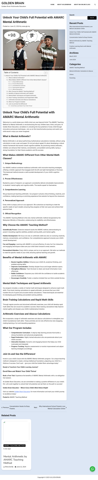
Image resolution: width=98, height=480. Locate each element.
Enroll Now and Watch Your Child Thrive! (21, 106)
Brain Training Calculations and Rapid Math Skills (23, 97)
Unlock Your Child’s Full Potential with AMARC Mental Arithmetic (26, 75)
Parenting (72, 78)
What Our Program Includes (17, 102)
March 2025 (73, 56)
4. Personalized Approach (17, 87)
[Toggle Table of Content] (45, 72)
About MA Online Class (82, 4)
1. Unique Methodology (17, 81)
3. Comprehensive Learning (18, 85)
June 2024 (72, 59)
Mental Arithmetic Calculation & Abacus (81, 71)
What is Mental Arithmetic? (17, 77)
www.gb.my (26, 26)
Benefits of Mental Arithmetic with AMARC (21, 93)
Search (71, 15)
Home (52, 4)
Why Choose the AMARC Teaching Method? (21, 91)
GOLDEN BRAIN (13, 3)
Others (71, 74)
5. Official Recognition (16, 89)
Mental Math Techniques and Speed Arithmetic (22, 95)
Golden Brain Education (22, 392)
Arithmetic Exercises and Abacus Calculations (22, 99)
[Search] (95, 4)
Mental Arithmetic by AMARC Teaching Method (15, 460)
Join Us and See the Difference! (18, 104)
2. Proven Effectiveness (17, 83)
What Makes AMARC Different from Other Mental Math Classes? (28, 80)
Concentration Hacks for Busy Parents (80, 37)
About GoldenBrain (64, 4)
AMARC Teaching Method (18, 397)
